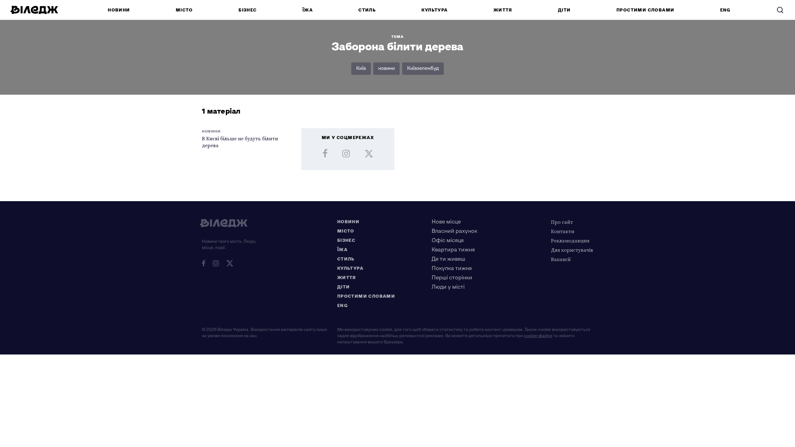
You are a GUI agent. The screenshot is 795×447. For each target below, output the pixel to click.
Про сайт (562, 222)
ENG (725, 10)
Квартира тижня (453, 249)
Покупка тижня (452, 268)
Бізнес (247, 10)
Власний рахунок (454, 231)
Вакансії (561, 259)
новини (386, 68)
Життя (502, 10)
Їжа (307, 10)
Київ (361, 68)
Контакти (562, 231)
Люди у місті (448, 287)
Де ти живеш (448, 259)
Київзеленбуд (423, 68)
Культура (434, 10)
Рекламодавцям (570, 240)
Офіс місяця (448, 240)
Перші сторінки (452, 277)
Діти (564, 10)
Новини (119, 10)
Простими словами (645, 10)
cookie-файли (538, 335)
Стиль (367, 10)
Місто (184, 10)
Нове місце (446, 222)
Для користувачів (572, 249)
